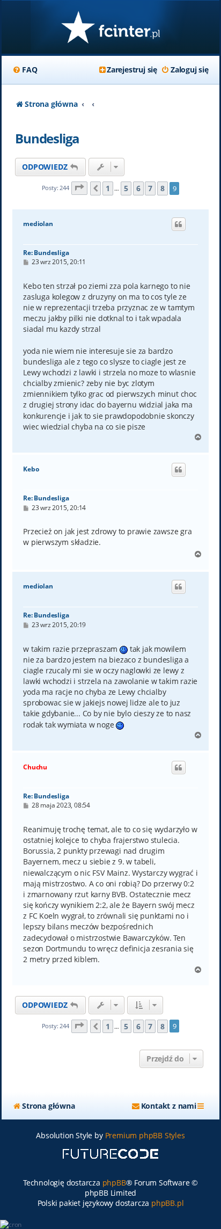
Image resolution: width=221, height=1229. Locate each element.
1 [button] (108, 188)
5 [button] (126, 188)
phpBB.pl (167, 1203)
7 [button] (150, 188)
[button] (79, 188)
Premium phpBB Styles (145, 1135)
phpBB (114, 1182)
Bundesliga (47, 138)
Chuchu (35, 767)
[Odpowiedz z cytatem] (179, 224)
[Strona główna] (110, 28)
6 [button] (138, 188)
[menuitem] (24, 69)
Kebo (31, 469)
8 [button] (162, 188)
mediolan (38, 224)
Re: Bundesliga (46, 253)
